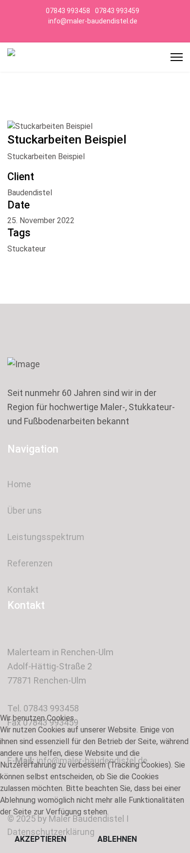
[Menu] (177, 57)
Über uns (24, 510)
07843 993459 (117, 11)
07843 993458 (68, 11)
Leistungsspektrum (45, 537)
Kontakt (22, 589)
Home (19, 484)
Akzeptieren (40, 839)
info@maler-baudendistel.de (92, 21)
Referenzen (30, 563)
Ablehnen (117, 839)
